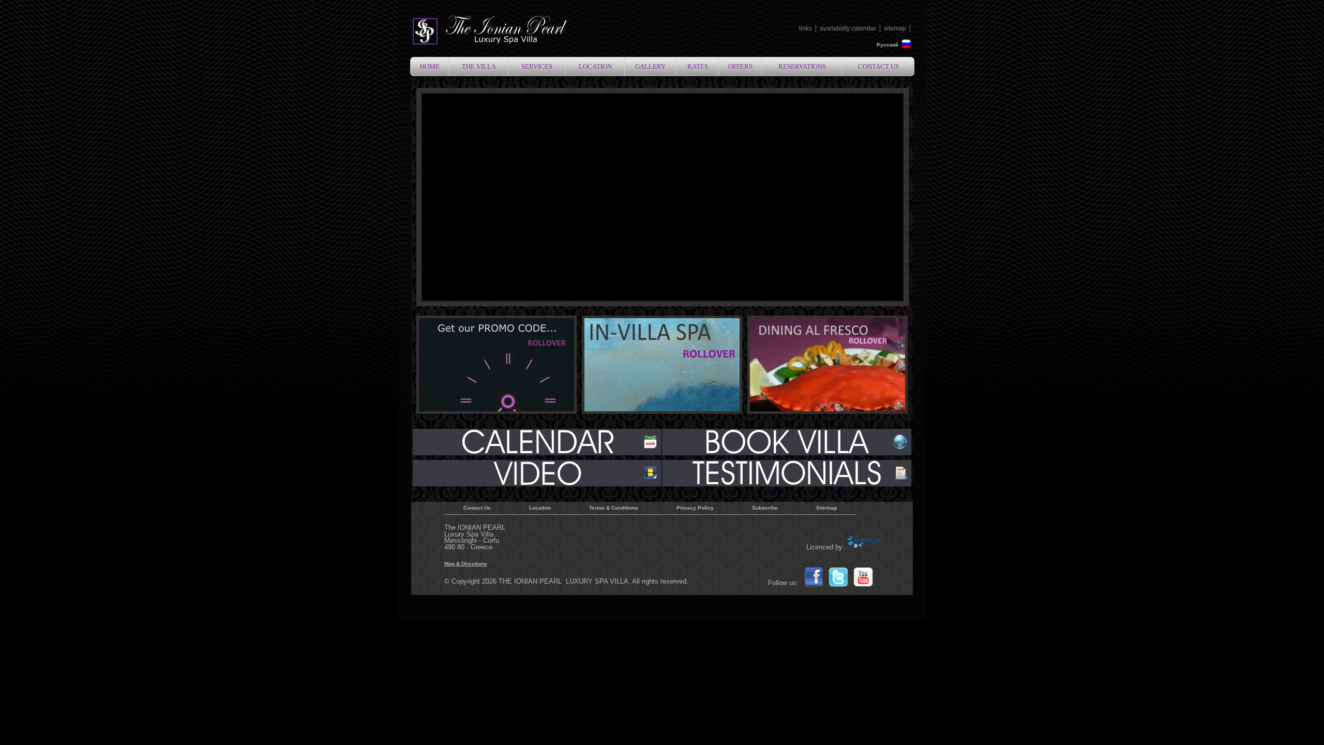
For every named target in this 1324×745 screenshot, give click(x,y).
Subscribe (765, 508)
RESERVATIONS (802, 66)
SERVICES (536, 66)
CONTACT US (878, 66)
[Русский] (906, 47)
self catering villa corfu (786, 473)
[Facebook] (813, 586)
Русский (887, 45)
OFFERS (740, 66)
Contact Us (477, 508)
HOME (430, 66)
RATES (697, 66)
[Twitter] (838, 586)
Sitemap (826, 508)
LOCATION (595, 66)
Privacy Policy (695, 508)
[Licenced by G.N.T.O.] (865, 547)
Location (540, 508)
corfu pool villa (786, 442)
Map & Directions (465, 564)
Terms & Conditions (613, 508)
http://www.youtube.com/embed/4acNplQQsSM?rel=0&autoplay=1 (538, 473)
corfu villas (489, 31)
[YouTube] (863, 586)
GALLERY (650, 66)
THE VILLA (479, 66)
